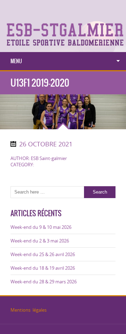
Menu (16, 61)
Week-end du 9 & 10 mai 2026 (40, 227)
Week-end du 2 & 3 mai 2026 (39, 241)
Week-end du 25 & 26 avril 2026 (42, 254)
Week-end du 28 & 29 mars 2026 (43, 281)
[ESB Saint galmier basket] (63, 9)
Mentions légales (28, 310)
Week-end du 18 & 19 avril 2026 (42, 268)
